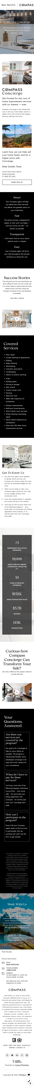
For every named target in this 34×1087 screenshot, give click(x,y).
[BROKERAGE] (27, 1055)
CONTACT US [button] (20, 1047)
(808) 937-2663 (10, 176)
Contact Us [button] (17, 938)
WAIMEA (12, 1047)
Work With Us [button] (17, 182)
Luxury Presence (22, 1065)
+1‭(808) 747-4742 (11, 970)
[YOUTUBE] (12, 1055)
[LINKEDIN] (17, 1055)
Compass (24, 998)
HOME (5, 1045)
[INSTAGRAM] (7, 1055)
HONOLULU (26, 1045)
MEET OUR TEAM (14, 1045)
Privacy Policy (25, 1075)
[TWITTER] (22, 1055)
